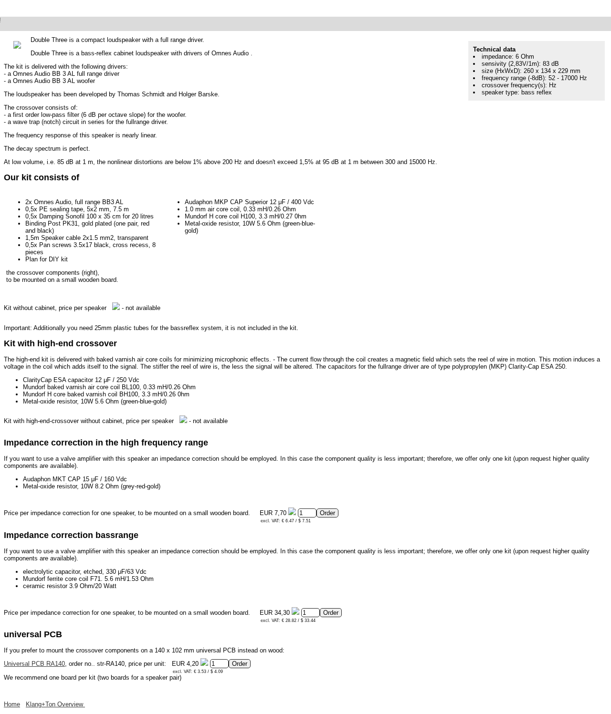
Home (12, 704)
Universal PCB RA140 (34, 663)
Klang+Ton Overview (55, 704)
